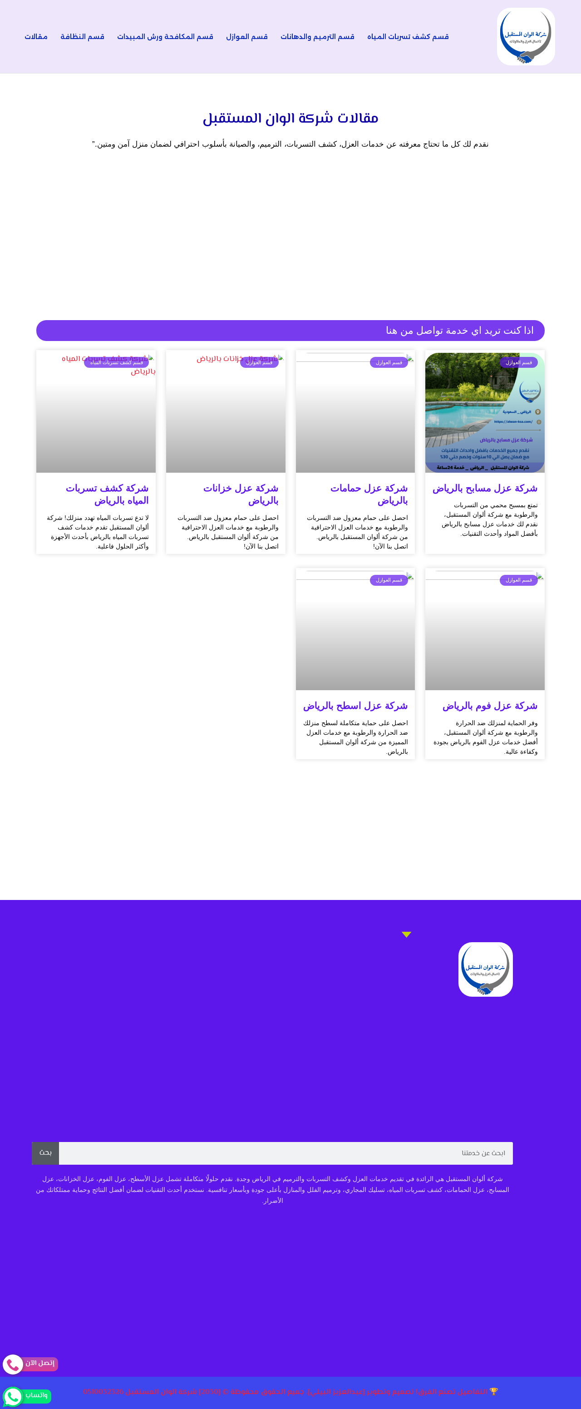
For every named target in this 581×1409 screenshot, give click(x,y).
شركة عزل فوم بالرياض (490, 705)
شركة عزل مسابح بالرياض (485, 488)
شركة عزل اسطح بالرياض (355, 705)
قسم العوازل (247, 37)
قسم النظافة (82, 37)
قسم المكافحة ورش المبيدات (165, 37)
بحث (45, 1153)
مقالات (36, 37)
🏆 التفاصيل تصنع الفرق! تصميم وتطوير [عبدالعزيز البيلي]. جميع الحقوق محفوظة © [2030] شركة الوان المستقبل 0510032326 (290, 1392)
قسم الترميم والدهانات (318, 37)
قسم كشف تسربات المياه (408, 37)
